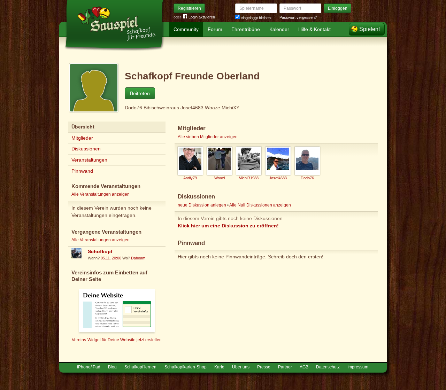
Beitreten (140, 93)
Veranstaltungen (89, 160)
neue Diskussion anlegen (202, 205)
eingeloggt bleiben (255, 18)
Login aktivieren (202, 17)
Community (186, 29)
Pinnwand (82, 171)
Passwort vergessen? (298, 17)
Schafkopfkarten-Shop (185, 367)
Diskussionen (86, 148)
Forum (215, 29)
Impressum (357, 367)
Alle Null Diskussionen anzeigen (260, 205)
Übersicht (82, 127)
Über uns (240, 367)
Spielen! (369, 29)
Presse (263, 367)
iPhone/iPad (88, 367)
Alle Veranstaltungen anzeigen (100, 194)
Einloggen (337, 8)
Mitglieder (82, 138)
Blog (112, 367)
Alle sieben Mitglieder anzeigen (208, 136)
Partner (285, 367)
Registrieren (189, 8)
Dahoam (138, 258)
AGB (304, 367)
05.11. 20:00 (111, 258)
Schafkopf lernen (140, 367)
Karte (219, 367)
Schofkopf (100, 251)
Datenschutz (328, 367)
